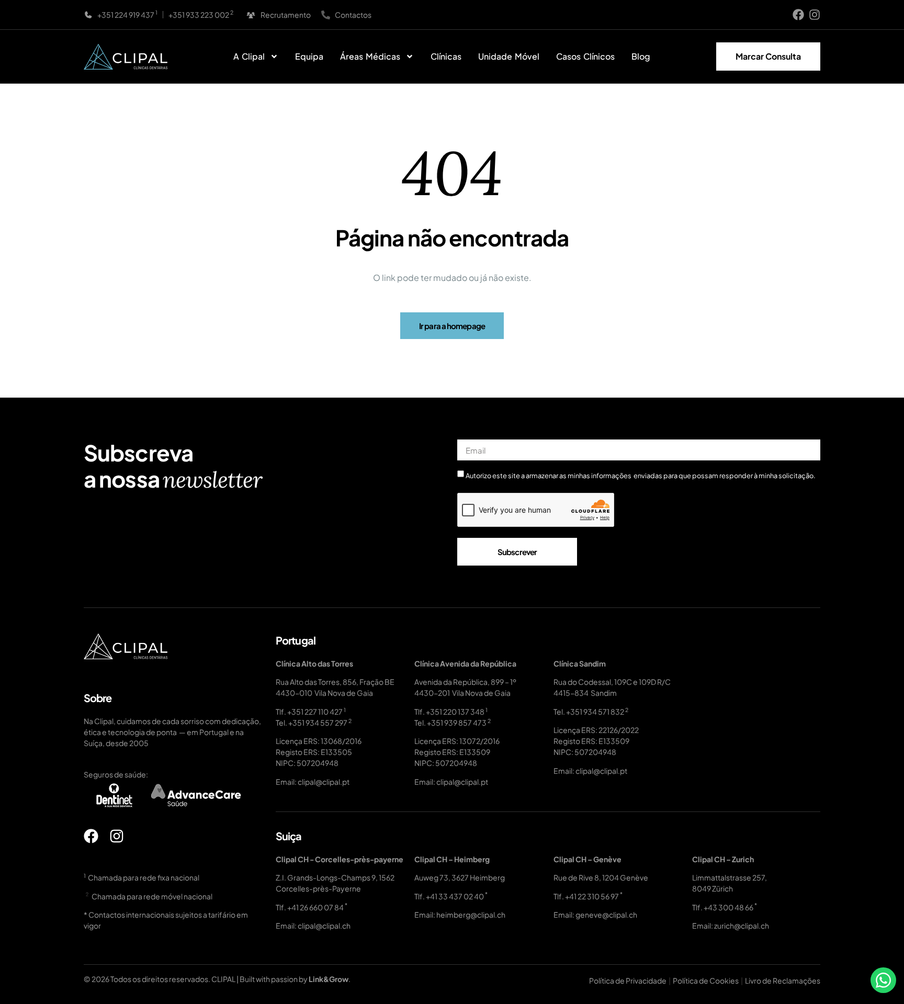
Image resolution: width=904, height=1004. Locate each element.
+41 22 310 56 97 (592, 896)
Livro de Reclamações (782, 980)
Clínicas (446, 56)
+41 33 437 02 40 (455, 896)
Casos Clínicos (585, 56)
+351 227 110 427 (315, 711)
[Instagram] (814, 14)
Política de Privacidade (627, 980)
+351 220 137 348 (455, 711)
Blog (640, 56)
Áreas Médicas (370, 56)
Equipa (309, 56)
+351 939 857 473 (457, 722)
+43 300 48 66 (728, 907)
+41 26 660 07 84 (315, 907)
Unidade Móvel (508, 56)
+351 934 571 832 (595, 711)
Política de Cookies (706, 980)
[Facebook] (798, 14)
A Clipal (249, 56)
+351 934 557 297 (317, 722)
